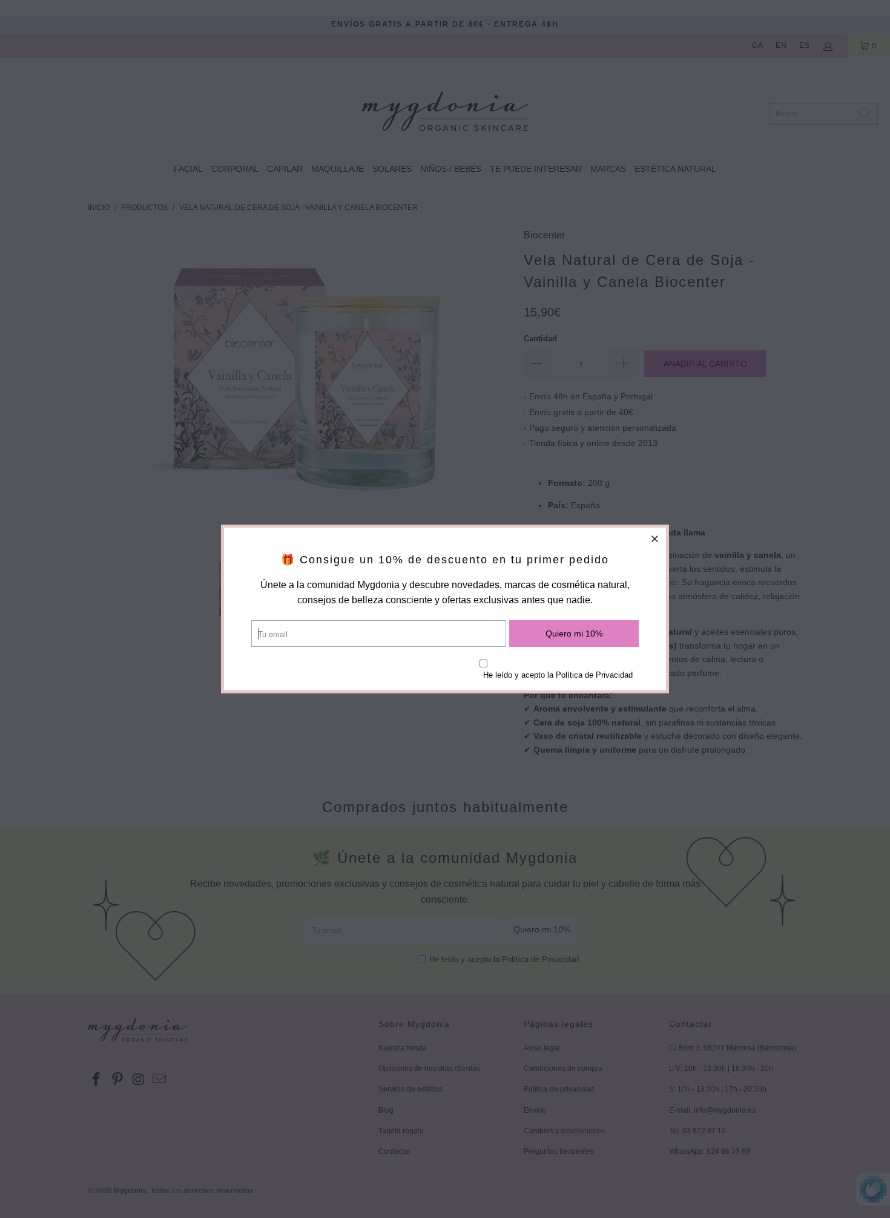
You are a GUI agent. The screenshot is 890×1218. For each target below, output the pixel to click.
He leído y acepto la (558, 674)
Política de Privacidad (594, 674)
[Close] (655, 538)
